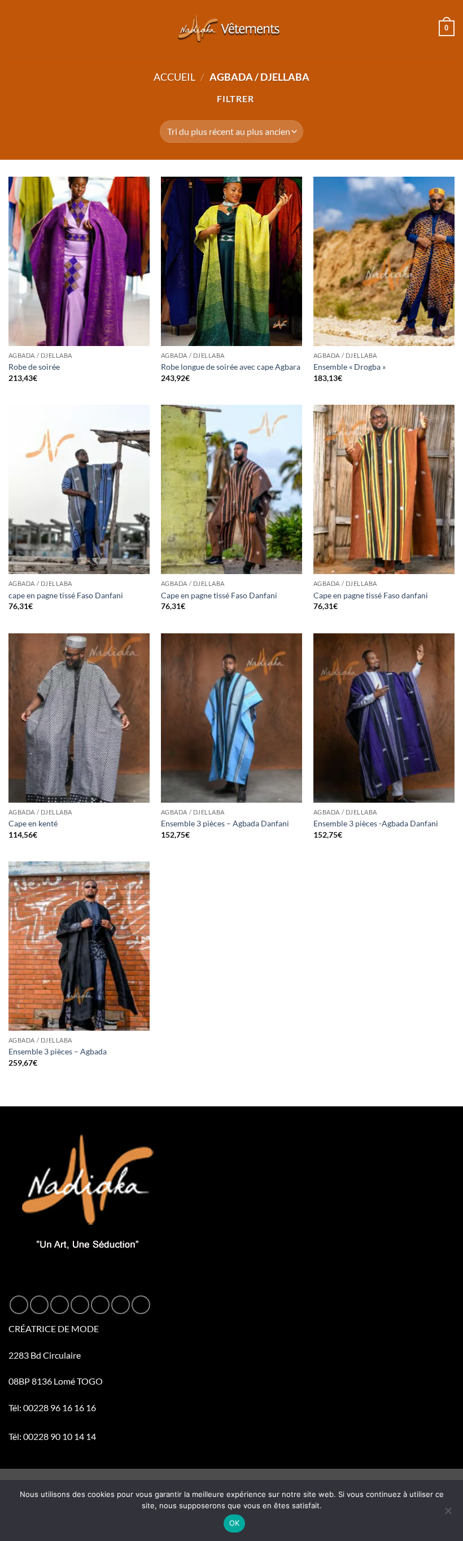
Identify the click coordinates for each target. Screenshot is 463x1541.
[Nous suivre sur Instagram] (39, 1304)
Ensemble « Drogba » (349, 366)
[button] (15, 28)
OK (234, 1522)
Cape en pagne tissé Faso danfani (370, 595)
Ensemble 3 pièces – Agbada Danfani (225, 823)
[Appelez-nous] (120, 1304)
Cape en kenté (33, 823)
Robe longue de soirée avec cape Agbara (230, 366)
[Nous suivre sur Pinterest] (141, 1304)
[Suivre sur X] (80, 1304)
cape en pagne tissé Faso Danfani (65, 595)
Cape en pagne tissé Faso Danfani (219, 595)
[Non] (448, 1514)
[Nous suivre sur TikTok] (59, 1304)
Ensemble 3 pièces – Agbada (57, 1051)
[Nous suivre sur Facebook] (19, 1304)
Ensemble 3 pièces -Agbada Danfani (375, 823)
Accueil (174, 77)
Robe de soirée (34, 366)
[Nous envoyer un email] (100, 1304)
